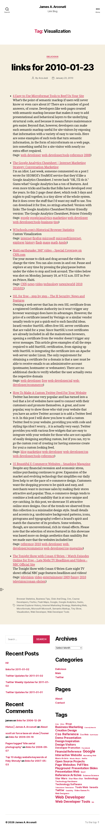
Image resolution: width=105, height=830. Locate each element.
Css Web (84, 734)
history (30, 242)
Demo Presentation (68, 737)
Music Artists (61, 758)
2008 (87, 155)
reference (76, 155)
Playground (62, 768)
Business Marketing (69, 727)
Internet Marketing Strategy (56, 605)
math (54, 242)
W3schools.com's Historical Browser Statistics (43, 230)
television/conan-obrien (29, 581)
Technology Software (68, 784)
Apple (63, 242)
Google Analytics (67, 602)
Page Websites (65, 764)
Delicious (53, 56)
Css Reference (67, 734)
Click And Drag (58, 598)
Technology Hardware (66, 781)
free (44, 381)
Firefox (33, 602)
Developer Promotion (67, 747)
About (44, 726)
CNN (24, 284)
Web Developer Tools (58, 612)
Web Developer (38, 612)
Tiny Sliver (76, 608)
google (25, 218)
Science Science (91, 775)
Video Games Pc (81, 790)
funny (75, 577)
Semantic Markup (61, 608)
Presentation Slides (85, 768)
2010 (79, 284)
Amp (57, 724)
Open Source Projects (70, 761)
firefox (37, 238)
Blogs (69, 723)
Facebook (86, 748)
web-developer (31, 155)
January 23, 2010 (64, 78)
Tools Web (81, 787)
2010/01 (18, 288)
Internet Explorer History (29, 605)
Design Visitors (65, 744)
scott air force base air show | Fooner (27, 733)
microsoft (48, 238)
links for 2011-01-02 (17, 669)
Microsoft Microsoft (41, 608)
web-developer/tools (55, 155)
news (31, 284)
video (39, 284)
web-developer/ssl (60, 381)
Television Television (64, 788)
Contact (60, 702)
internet (26, 238)
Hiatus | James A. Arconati (21, 726)
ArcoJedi (43, 78)
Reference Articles (68, 775)
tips (55, 222)
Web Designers (62, 793)
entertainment (53, 577)
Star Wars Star (76, 778)
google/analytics (41, 218)
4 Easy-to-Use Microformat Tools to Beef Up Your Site (48, 96)
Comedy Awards (90, 727)
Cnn (69, 598)
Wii (93, 802)
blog (24, 452)
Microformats (23, 608)
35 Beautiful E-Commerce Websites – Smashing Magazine (51, 464)
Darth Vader (94, 735)
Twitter (59, 677)
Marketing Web (79, 605)
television (27, 577)
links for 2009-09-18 (21, 737)
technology (50, 284)
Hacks (80, 602)
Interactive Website (68, 755)
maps (46, 242)
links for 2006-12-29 (29, 720)
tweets (93, 787)
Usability (69, 791)
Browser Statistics (26, 598)
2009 (66, 577)
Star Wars (61, 778)
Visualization (23, 612)
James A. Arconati (52, 6)
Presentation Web (67, 771)
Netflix (84, 758)
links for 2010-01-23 (52, 67)
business (47, 222)
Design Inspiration (67, 741)
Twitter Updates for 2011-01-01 (24, 692)
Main (58, 673)
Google (53, 602)
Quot (83, 772)
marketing (60, 218)
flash (39, 242)
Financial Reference (68, 751)
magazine (76, 548)
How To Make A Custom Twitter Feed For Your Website (49, 393)
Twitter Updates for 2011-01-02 (24, 675)
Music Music (75, 758)
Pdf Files (82, 764)
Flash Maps (43, 602)
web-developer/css (75, 452)
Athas (62, 724)
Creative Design (66, 730)
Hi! (7, 662)
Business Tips (43, 598)
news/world (67, 284)
